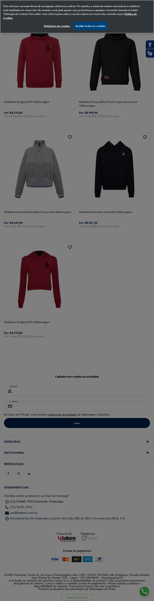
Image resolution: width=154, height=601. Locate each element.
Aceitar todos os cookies (90, 26)
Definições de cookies (57, 26)
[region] (77, 16)
